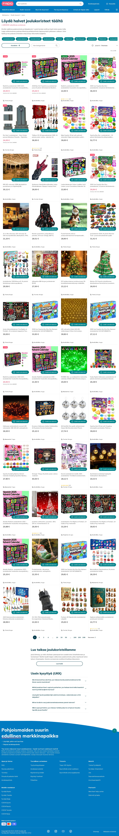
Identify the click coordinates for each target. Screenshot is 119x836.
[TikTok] (48, 831)
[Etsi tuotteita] (80, 3)
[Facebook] (71, 831)
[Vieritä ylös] (114, 730)
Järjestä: (97, 45)
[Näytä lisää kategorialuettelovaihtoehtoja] (117, 9)
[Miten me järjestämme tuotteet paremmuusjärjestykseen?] (92, 45)
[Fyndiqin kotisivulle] (7, 3)
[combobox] (50, 3)
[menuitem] (8, 9)
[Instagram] (56, 831)
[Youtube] (63, 831)
